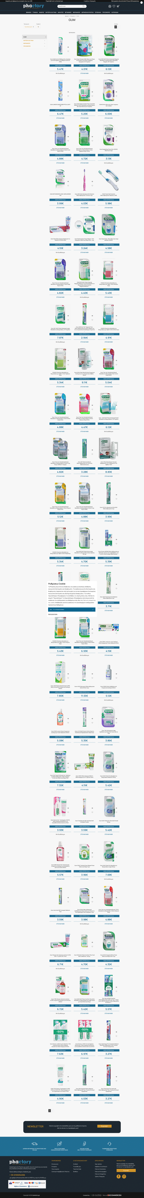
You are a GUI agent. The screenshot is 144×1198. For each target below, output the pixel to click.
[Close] (141, 2)
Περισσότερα (52, 614)
